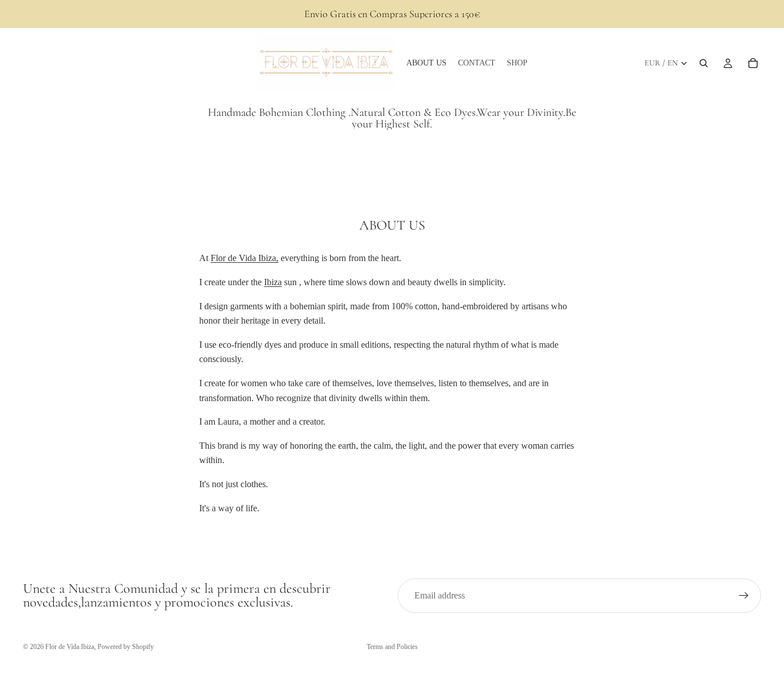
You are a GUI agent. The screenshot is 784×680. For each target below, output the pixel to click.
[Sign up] (744, 596)
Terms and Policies (392, 647)
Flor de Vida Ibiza (69, 647)
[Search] (703, 63)
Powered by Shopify (126, 647)
